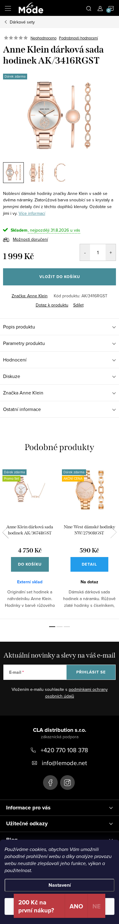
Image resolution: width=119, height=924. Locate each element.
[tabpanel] (30, 540)
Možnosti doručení (30, 239)
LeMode (50, 782)
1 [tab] (52, 626)
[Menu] (8, 8)
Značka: (30, 296)
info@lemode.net (64, 762)
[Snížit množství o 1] (85, 252)
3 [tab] (67, 626)
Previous (5, 532)
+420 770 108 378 (64, 750)
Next (113, 532)
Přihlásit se (91, 672)
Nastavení (60, 885)
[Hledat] (88, 8)
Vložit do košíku (59, 277)
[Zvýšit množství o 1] (111, 252)
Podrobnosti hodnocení (78, 37)
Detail (89, 564)
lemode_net (67, 782)
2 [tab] (59, 626)
